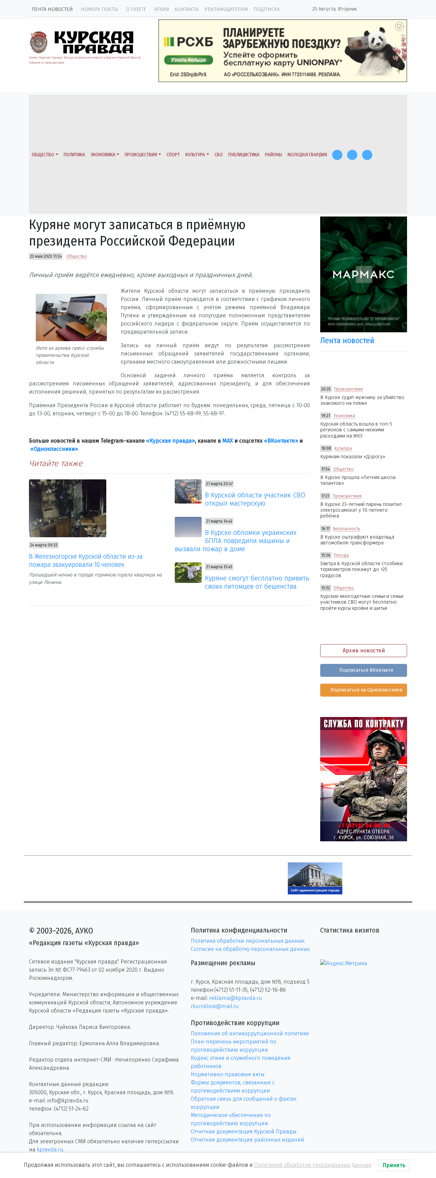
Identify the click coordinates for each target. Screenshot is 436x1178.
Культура (195, 155)
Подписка (266, 9)
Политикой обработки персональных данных (312, 1165)
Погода (341, 555)
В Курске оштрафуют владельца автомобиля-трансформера (357, 540)
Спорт (173, 155)
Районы (273, 155)
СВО (219, 155)
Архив (161, 9)
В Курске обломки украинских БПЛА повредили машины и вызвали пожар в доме (236, 540)
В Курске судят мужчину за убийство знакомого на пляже (362, 400)
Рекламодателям (226, 9)
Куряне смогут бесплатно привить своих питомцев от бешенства (257, 582)
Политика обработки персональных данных (248, 941)
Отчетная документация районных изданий (247, 1139)
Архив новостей (364, 650)
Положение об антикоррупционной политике (250, 1033)
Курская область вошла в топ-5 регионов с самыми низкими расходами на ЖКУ (356, 430)
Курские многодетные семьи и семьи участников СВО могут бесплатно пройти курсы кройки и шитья (361, 602)
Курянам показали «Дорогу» (352, 457)
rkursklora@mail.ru (215, 1006)
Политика (74, 155)
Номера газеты (99, 9)
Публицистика (244, 155)
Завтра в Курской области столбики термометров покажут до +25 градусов (361, 569)
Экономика (103, 155)
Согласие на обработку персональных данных (250, 949)
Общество (43, 155)
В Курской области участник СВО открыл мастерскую (255, 499)
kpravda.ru (50, 1149)
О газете (136, 9)
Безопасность (346, 528)
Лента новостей (52, 9)
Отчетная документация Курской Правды (244, 1131)
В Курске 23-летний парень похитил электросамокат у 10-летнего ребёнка (361, 510)
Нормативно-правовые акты (228, 1074)
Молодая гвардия (307, 155)
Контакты (186, 9)
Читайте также (55, 463)
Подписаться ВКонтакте (365, 670)
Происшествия (141, 155)
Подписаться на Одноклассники (365, 690)
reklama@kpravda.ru (235, 998)
